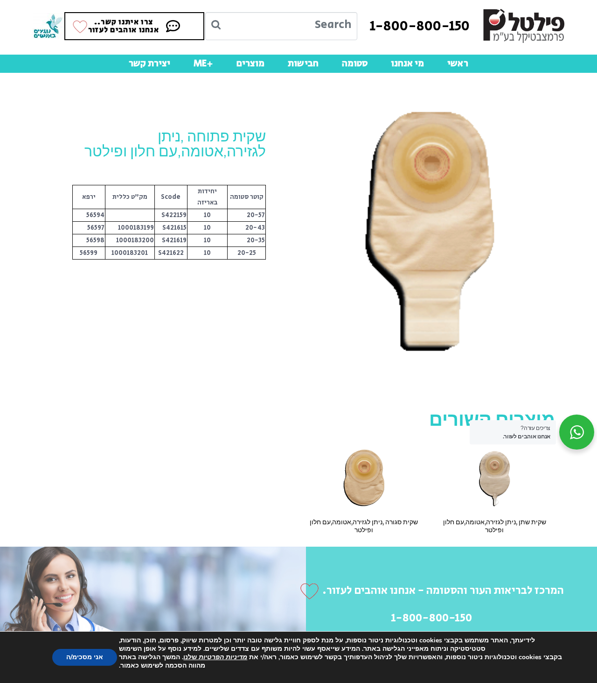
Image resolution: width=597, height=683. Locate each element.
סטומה (355, 63)
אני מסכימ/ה (84, 657)
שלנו (215, 657)
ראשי (457, 63)
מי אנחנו (407, 63)
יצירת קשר (149, 63)
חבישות (303, 63)
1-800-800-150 (419, 26)
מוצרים (250, 63)
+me (203, 63)
